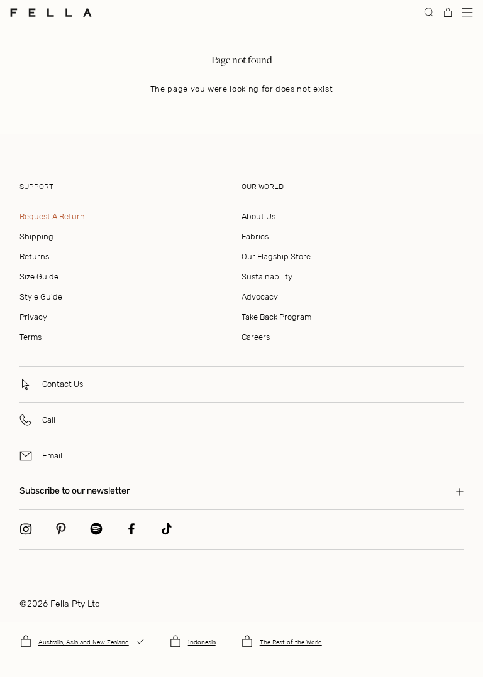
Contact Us (62, 384)
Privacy (33, 317)
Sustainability (267, 276)
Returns (34, 256)
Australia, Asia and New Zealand (83, 642)
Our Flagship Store (276, 256)
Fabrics (255, 236)
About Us (258, 216)
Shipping (36, 236)
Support (36, 186)
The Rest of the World (291, 642)
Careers (256, 337)
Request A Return (52, 216)
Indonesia (202, 642)
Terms (30, 337)
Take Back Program (276, 317)
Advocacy (260, 296)
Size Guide (38, 276)
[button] (467, 13)
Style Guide (40, 296)
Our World (263, 186)
